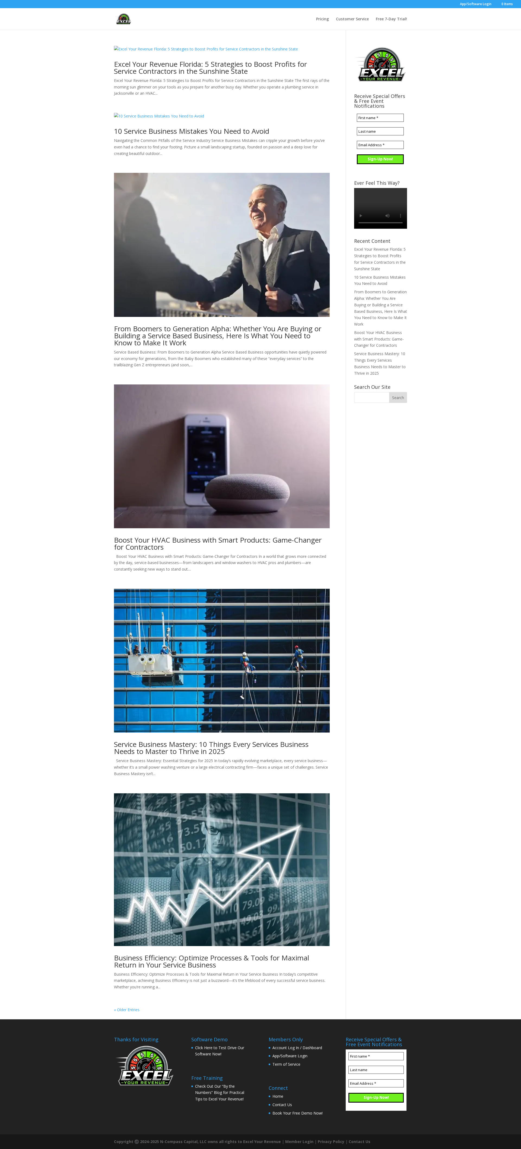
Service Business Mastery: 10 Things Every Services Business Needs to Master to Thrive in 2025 (211, 747)
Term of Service (286, 1064)
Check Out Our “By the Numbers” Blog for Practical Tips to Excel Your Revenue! (219, 1093)
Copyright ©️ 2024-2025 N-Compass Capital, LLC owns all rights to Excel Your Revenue (197, 1141)
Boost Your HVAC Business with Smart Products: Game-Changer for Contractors (218, 543)
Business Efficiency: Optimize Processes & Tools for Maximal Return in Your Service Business (211, 961)
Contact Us (282, 1104)
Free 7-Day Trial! (391, 19)
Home (277, 1096)
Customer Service (352, 19)
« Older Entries (126, 1009)
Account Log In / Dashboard (297, 1047)
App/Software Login (475, 4)
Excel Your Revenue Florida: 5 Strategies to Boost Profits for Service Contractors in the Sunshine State (210, 67)
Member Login (299, 1141)
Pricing (322, 19)
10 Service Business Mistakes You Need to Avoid (191, 131)
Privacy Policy (331, 1141)
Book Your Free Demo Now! (297, 1113)
